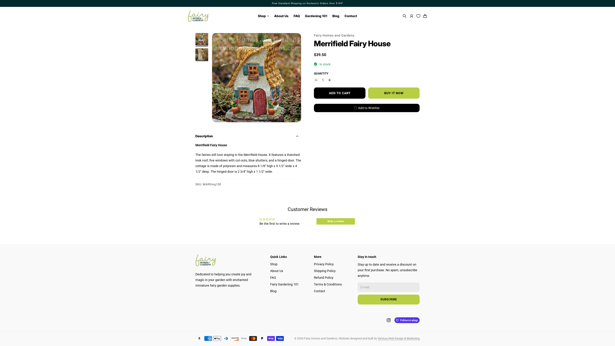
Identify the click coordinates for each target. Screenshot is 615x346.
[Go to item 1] (201, 39)
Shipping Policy (325, 271)
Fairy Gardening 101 (284, 284)
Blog (273, 291)
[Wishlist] (418, 16)
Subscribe (388, 299)
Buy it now (394, 93)
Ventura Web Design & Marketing (399, 338)
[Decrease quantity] (316, 80)
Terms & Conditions (328, 284)
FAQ (273, 278)
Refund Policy (323, 278)
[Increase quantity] (329, 80)
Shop (273, 264)
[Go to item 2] (201, 54)
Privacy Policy (324, 264)
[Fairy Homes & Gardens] (198, 16)
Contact (319, 291)
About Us (276, 271)
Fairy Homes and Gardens (334, 35)
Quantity (321, 73)
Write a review (335, 221)
